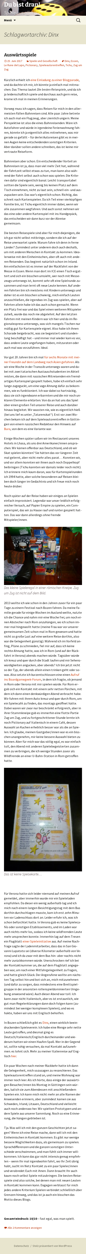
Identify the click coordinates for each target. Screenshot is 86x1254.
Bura (7, 429)
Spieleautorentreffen (51, 65)
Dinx (67, 61)
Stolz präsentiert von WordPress (52, 1246)
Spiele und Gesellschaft (43, 61)
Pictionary (32, 65)
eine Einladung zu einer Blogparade (55, 80)
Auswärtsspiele (20, 55)
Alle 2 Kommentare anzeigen (25, 1228)
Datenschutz (21, 1246)
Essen (74, 61)
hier (13, 1056)
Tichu (69, 65)
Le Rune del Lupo (14, 65)
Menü (8, 20)
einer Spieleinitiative (37, 941)
